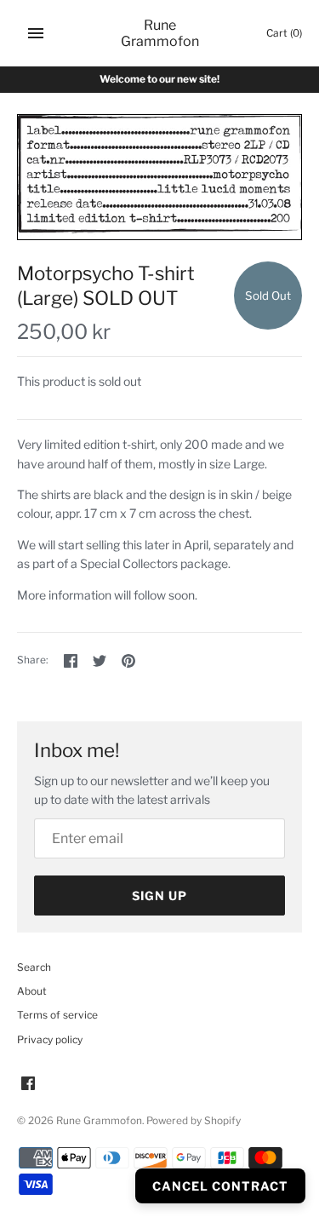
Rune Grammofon (99, 1121)
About (32, 991)
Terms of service (57, 1015)
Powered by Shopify (193, 1121)
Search (34, 967)
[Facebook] (28, 1084)
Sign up (159, 895)
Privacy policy (50, 1040)
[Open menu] (35, 33)
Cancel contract (220, 1186)
